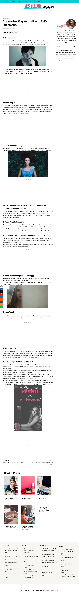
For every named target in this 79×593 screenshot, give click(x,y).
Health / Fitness (56, 12)
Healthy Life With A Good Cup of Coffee (10, 527)
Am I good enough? (43, 42)
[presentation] (11, 485)
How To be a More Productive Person (44, 497)
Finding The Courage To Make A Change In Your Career (27, 528)
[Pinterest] (73, 2)
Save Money (12, 12)
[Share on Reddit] (1, 299)
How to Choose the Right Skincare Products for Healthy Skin (68, 551)
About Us (6, 1)
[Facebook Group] (75, 2)
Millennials (41, 12)
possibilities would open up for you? (30, 378)
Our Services (13, 1)
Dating (48, 12)
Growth (27, 12)
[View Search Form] (65, 1)
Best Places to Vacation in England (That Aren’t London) (42, 462)
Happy (31, 276)
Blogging (20, 12)
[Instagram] (71, 2)
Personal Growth (6, 18)
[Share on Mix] (1, 304)
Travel (69, 12)
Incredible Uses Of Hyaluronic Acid (27, 497)
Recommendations (37, 1)
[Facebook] (67, 2)
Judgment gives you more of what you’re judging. (17, 113)
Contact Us (28, 1)
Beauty (63, 12)
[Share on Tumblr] (1, 302)
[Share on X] (1, 291)
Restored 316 (48, 590)
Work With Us (21, 1)
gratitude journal (35, 228)
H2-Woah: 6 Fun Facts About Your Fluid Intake (13, 461)
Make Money (5, 12)
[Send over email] (1, 307)
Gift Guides (33, 12)
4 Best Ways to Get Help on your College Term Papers (10, 498)
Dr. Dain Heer (6, 28)
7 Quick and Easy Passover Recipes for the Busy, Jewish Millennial (44, 509)
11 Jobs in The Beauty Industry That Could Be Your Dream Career (12, 550)
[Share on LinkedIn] (1, 296)
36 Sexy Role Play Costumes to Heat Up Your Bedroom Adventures (31, 550)
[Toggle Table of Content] (15, 32)
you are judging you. (43, 213)
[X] (69, 2)
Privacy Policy (54, 590)
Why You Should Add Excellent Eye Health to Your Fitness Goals (31, 558)
